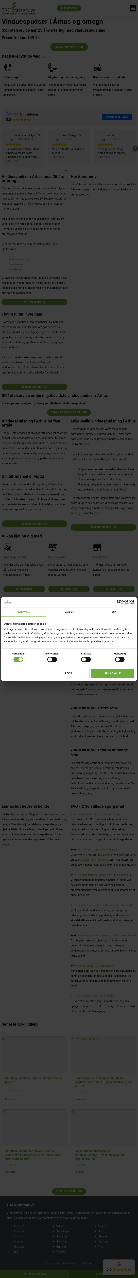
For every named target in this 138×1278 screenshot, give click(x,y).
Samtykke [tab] (24, 611)
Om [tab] (114, 611)
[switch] (52, 659)
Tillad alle (113, 673)
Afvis (68, 673)
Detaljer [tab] (69, 611)
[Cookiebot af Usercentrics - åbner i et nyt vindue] (119, 602)
